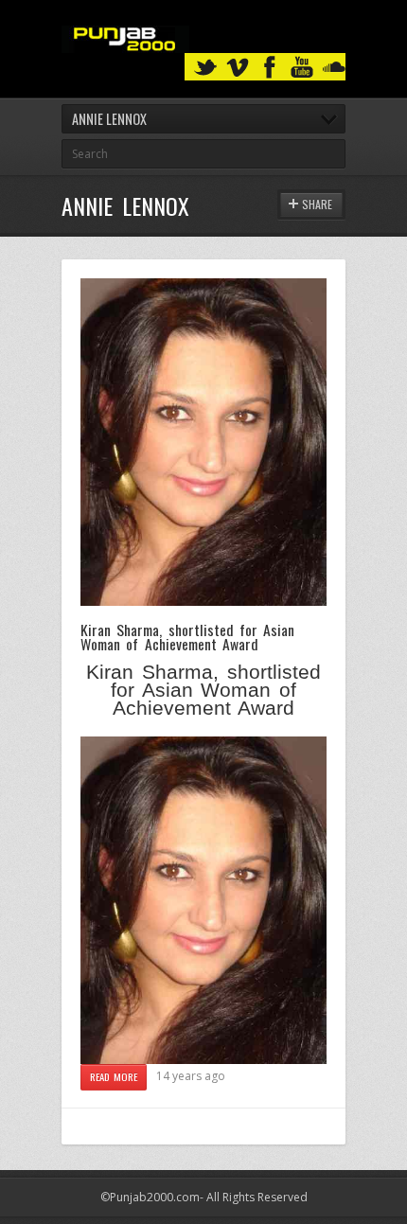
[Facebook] (269, 68)
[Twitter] (205, 68)
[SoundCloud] (334, 68)
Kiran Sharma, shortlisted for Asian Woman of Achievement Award (187, 637)
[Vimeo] (237, 68)
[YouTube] (302, 68)
